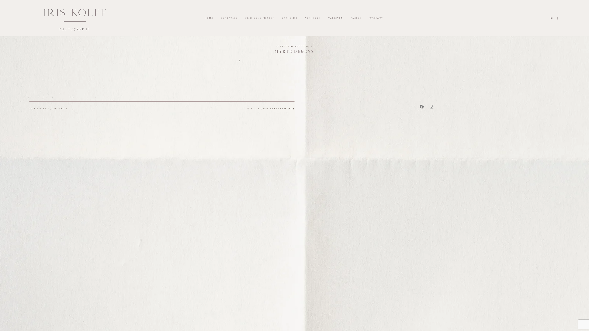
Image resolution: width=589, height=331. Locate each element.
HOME (209, 18)
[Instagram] (551, 18)
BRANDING (289, 18)
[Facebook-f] (558, 18)
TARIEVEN (335, 18)
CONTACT (376, 18)
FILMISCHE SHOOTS (259, 18)
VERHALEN (313, 18)
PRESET (356, 18)
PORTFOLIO (229, 18)
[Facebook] (422, 106)
